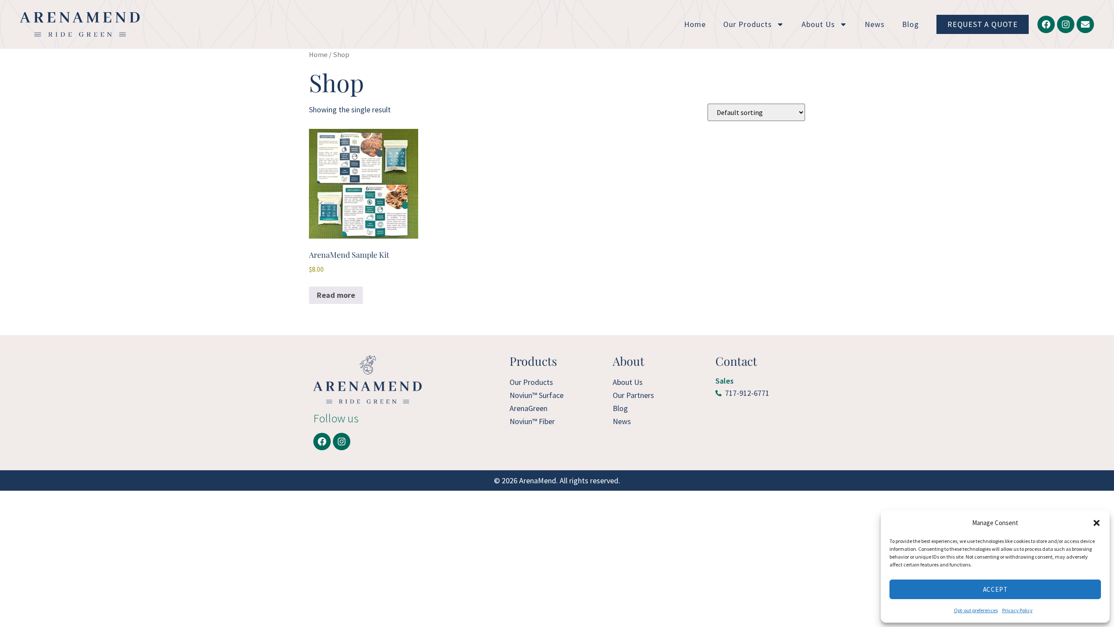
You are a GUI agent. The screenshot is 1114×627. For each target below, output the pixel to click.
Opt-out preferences (976, 610)
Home (695, 24)
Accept (995, 589)
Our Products (747, 24)
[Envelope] (1085, 24)
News (875, 24)
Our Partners (633, 395)
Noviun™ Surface (537, 395)
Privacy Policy (1017, 610)
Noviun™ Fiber (532, 421)
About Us (818, 24)
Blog (910, 24)
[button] (1096, 523)
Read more (336, 295)
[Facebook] (1046, 24)
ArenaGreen (528, 408)
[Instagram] (1065, 24)
